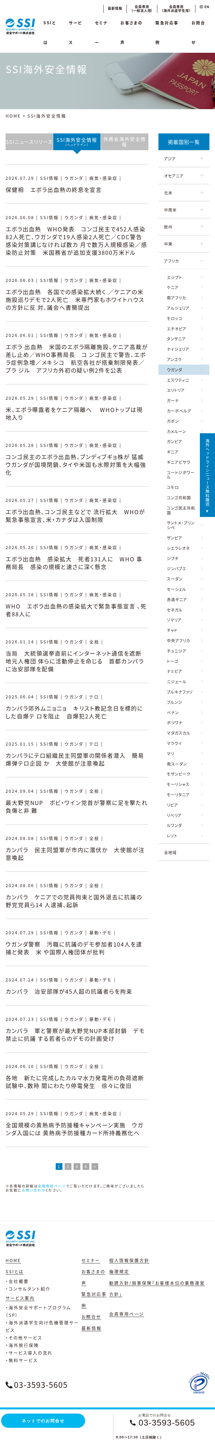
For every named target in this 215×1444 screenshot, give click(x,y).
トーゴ (172, 661)
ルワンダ (174, 825)
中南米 (170, 209)
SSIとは (49, 32)
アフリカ (171, 261)
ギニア (173, 451)
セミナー (101, 32)
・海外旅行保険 (22, 1345)
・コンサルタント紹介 (28, 1289)
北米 (168, 192)
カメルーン (176, 431)
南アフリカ (176, 297)
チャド (172, 630)
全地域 (170, 852)
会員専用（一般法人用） (142, 8)
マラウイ (174, 743)
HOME (13, 116)
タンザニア (176, 338)
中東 (168, 243)
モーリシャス (178, 784)
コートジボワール (181, 475)
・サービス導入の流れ (29, 1353)
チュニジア (176, 650)
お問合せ (198, 32)
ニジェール (176, 681)
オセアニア (174, 175)
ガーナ (173, 400)
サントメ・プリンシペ (181, 525)
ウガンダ (174, 369)
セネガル (175, 609)
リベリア (174, 815)
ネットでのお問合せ (43, 1420)
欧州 (168, 226)
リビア (172, 805)
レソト (172, 835)
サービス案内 (20, 1298)
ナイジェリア (178, 349)
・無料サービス (22, 1360)
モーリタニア (178, 794)
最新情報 (115, 8)
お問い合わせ (34, 1190)
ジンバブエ (176, 568)
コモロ (173, 487)
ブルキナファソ (180, 692)
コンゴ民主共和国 (181, 510)
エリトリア (176, 390)
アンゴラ (174, 359)
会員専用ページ (52, 1186)
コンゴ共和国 (179, 497)
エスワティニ (178, 380)
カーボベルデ (179, 410)
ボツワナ (175, 722)
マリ (170, 753)
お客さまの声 (131, 32)
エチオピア (176, 328)
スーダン (175, 578)
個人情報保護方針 (129, 1260)
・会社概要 (17, 1281)
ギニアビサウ (178, 462)
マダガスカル (178, 733)
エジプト (174, 277)
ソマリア (174, 619)
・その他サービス (24, 1337)
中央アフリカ (178, 640)
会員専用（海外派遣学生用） (176, 8)
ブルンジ (174, 702)
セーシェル (176, 589)
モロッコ (174, 318)
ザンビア (174, 537)
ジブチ (173, 558)
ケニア (173, 287)
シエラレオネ (178, 548)
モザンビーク (178, 774)
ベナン (173, 712)
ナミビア (174, 671)
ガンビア (174, 441)
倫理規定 (119, 1271)
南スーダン (177, 764)
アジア (170, 158)
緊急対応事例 (167, 32)
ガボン (173, 421)
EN (206, 6)
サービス (75, 32)
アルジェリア (178, 308)
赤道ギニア (177, 599)
